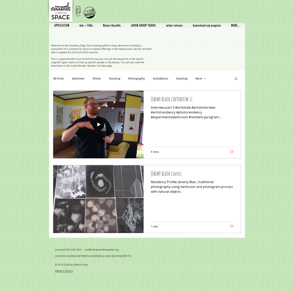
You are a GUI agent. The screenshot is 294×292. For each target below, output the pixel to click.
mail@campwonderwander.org (101, 249)
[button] (143, 25)
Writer (96, 78)
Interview (78, 78)
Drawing (181, 78)
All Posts (58, 78)
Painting (114, 78)
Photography (136, 78)
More (198, 78)
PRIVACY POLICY (64, 271)
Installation (160, 78)
